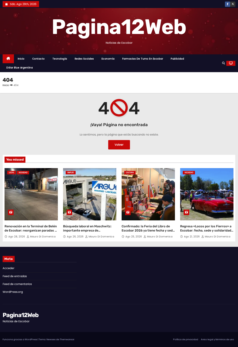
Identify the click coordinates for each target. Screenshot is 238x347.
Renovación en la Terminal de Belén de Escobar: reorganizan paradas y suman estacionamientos (31, 230)
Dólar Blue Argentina (19, 67)
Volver (119, 145)
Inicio (21, 58)
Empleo (70, 172)
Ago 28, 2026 (17, 236)
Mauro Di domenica (42, 236)
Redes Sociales (84, 58)
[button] (223, 63)
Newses (51, 339)
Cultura (130, 172)
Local (11, 172)
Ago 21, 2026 (192, 236)
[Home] (8, 58)
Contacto (38, 58)
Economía (108, 58)
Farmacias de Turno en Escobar (142, 58)
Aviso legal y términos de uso (217, 339)
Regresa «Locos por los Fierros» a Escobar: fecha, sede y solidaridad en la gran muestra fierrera (205, 230)
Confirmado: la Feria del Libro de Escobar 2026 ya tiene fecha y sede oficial (148, 230)
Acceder (8, 268)
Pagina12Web (119, 26)
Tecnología (59, 58)
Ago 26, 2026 (75, 236)
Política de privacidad (185, 339)
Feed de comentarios (17, 284)
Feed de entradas (15, 276)
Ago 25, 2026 (134, 236)
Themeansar (67, 339)
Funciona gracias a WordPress (20, 339)
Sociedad (23, 172)
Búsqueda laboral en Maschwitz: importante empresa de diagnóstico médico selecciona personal (87, 232)
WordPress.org (13, 292)
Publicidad (177, 58)
